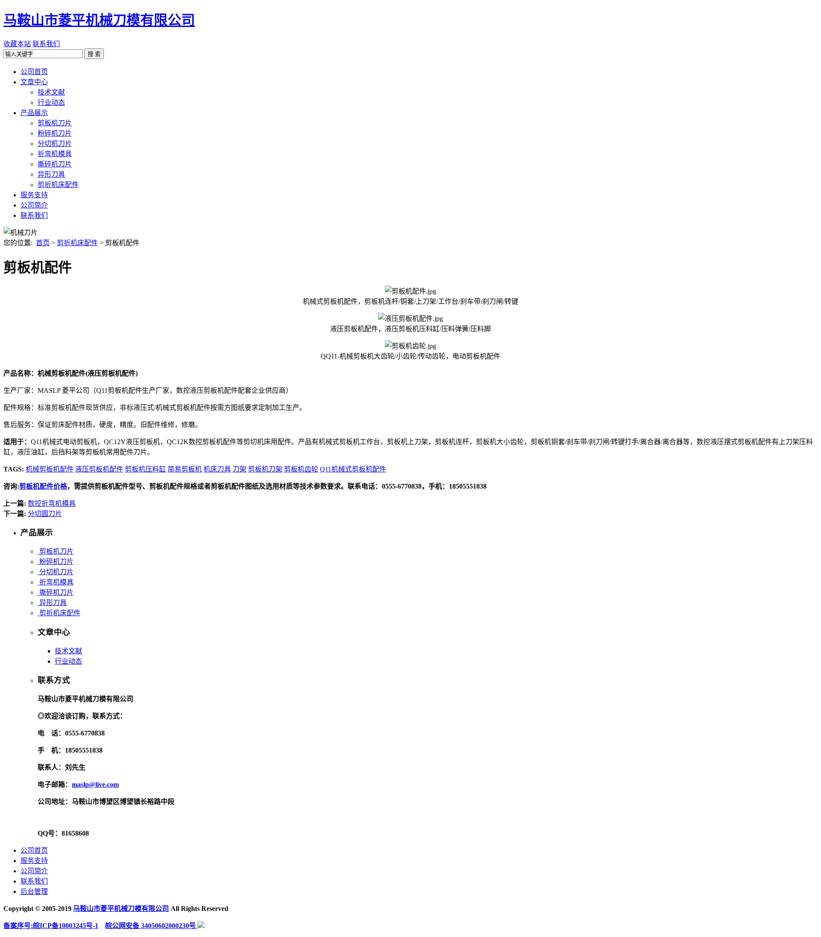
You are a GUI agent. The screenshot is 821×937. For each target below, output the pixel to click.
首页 (43, 242)
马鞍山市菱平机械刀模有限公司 (99, 20)
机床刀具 (217, 469)
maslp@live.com (95, 784)
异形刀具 (52, 602)
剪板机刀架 (265, 469)
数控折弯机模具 (52, 503)
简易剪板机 (185, 469)
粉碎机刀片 (56, 561)
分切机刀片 (56, 571)
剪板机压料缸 (145, 469)
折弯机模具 (56, 582)
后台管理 (34, 891)
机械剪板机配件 (50, 469)
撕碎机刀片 (56, 592)
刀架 (239, 469)
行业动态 (68, 661)
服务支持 (34, 860)
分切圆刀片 (45, 513)
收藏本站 (17, 43)
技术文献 (68, 651)
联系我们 (46, 43)
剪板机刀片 (56, 551)
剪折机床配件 (77, 242)
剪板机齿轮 (301, 469)
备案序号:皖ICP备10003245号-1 (50, 925)
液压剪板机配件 (99, 469)
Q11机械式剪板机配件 (353, 469)
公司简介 (34, 871)
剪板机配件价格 (43, 486)
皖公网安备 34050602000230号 (151, 925)
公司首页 (34, 850)
